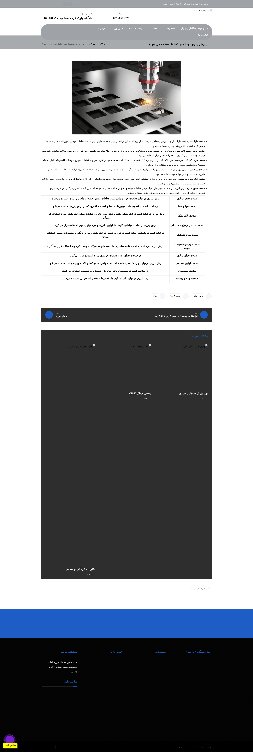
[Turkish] (54, 37)
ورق (142, 671)
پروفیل (159, 671)
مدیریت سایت (198, 296)
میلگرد (141, 662)
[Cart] (65, 28)
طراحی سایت (208, 747)
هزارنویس (182, 747)
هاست (193, 747)
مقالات (154, 296)
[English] (45, 37)
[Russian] (51, 37)
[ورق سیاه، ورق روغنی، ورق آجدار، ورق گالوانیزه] (192, 10)
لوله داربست (156, 662)
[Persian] (48, 37)
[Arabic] (42, 37)
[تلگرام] (70, 4)
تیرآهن (160, 667)
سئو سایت (199, 747)
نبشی (142, 667)
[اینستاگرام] (65, 4)
